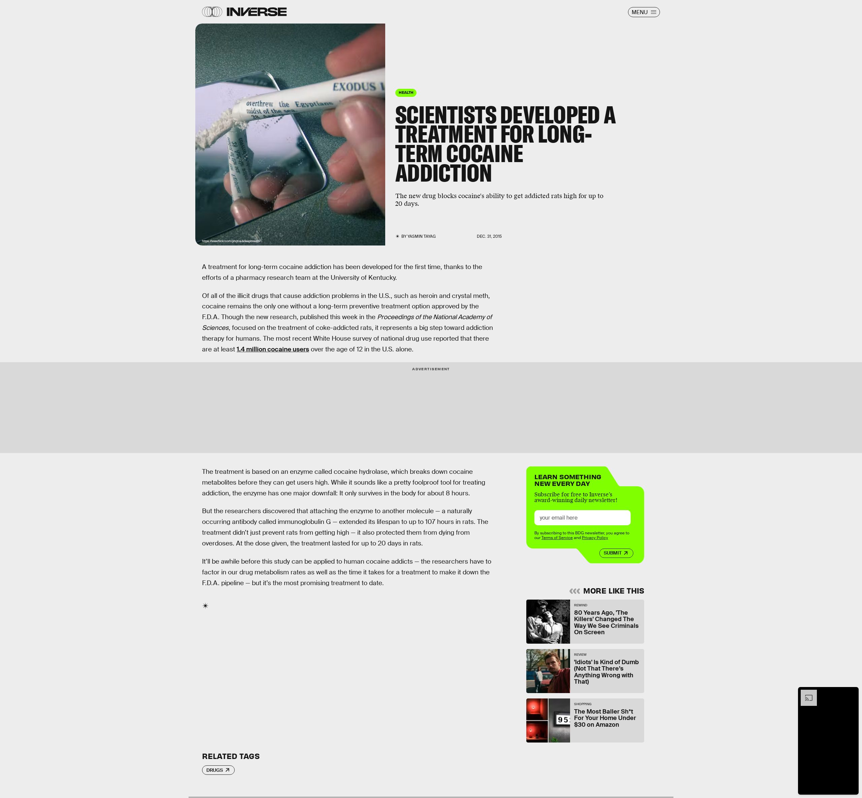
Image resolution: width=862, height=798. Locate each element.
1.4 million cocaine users (273, 349)
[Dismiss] (851, 693)
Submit (613, 553)
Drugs (214, 770)
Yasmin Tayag (421, 236)
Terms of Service (557, 537)
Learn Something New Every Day (567, 479)
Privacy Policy (595, 537)
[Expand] (805, 693)
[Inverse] (257, 11)
